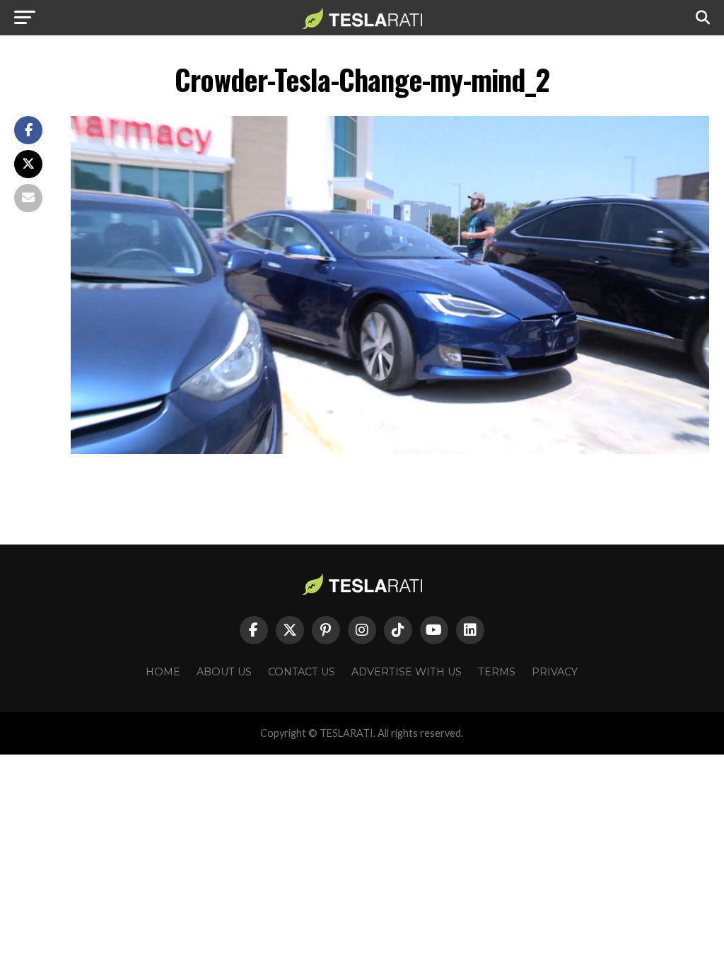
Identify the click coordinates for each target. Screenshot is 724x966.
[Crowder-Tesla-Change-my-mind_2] (390, 450)
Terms (496, 671)
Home (163, 671)
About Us (224, 671)
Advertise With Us (406, 671)
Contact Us (301, 671)
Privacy (555, 671)
